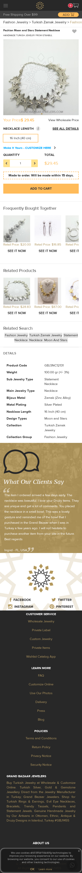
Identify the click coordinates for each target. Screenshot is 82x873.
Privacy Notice (41, 756)
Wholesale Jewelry (41, 621)
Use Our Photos (41, 693)
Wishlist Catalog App (41, 657)
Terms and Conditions (41, 738)
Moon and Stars (55, 340)
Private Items (41, 648)
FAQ (41, 675)
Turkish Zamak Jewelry (45, 335)
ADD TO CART (41, 189)
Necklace (36, 340)
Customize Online (41, 684)
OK (32, 869)
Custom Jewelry (41, 639)
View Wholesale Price (63, 120)
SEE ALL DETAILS (65, 129)
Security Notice (41, 765)
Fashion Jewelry (16, 335)
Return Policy (41, 747)
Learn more (45, 869)
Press (41, 711)
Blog (41, 720)
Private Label (41, 630)
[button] (76, 5)
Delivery (41, 702)
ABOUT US (41, 843)
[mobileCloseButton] (5, 6)
